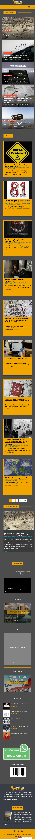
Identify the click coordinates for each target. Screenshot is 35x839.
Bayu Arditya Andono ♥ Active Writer (13, 104)
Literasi (7, 361)
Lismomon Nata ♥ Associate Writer (13, 360)
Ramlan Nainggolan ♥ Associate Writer (15, 323)
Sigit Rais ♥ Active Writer (11, 479)
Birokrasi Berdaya (7, 53)
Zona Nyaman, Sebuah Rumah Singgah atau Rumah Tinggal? (17, 165)
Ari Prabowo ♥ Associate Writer (13, 402)
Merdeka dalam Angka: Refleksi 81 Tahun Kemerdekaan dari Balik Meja (17, 201)
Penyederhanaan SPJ (18, 718)
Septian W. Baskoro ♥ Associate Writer (14, 167)
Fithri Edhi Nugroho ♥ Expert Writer (12, 59)
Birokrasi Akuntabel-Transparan (10, 96)
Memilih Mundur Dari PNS (19, 704)
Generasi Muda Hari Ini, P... (19, 711)
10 (23, 690)
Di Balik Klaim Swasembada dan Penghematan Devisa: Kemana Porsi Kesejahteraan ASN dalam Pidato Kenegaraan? (16, 441)
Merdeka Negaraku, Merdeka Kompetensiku (14, 280)
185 (24, 500)
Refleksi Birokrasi (10, 204)
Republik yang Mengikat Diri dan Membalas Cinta (15, 240)
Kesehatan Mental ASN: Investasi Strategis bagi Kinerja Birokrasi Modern (17, 400)
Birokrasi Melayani (10, 243)
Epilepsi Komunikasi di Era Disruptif (16, 359)
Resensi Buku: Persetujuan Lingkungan (17, 612)
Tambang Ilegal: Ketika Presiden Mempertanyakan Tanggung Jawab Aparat (17, 534)
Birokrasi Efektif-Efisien (10, 324)
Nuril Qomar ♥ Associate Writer (12, 81)
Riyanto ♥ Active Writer (11, 282)
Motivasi (7, 168)
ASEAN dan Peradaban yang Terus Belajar (18, 478)
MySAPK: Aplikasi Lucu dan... (20, 733)
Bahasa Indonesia (24, 838)
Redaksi (6, 37)
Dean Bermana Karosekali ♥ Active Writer (15, 203)
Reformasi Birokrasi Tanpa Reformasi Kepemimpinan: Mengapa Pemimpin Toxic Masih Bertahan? (16, 320)
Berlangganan (17, 563)
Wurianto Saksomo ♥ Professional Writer (15, 242)
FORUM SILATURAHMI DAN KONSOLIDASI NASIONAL (17, 682)
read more (7, 551)
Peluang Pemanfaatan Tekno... (21, 726)
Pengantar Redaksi (7, 30)
